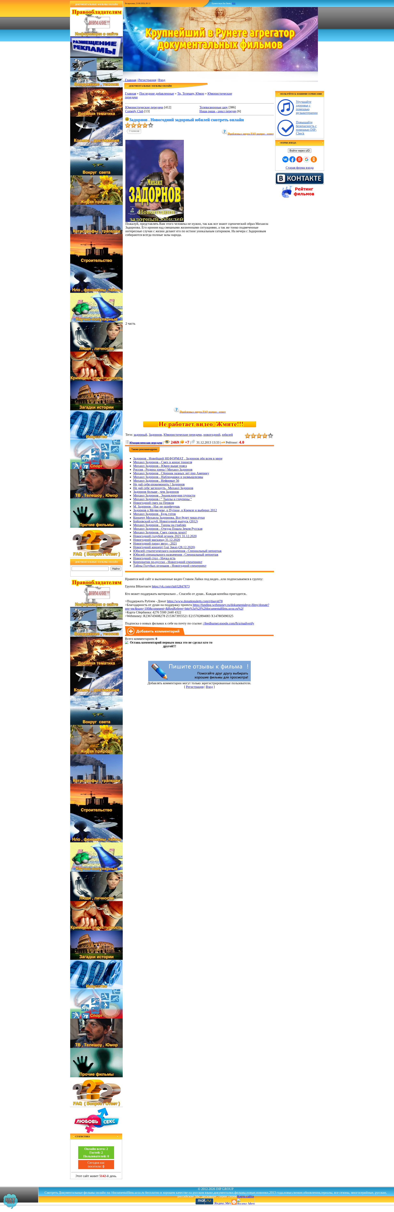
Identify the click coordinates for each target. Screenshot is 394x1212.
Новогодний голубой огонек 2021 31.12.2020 (165, 536)
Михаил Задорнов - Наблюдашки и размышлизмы (168, 477)
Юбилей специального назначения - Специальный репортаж (175, 554)
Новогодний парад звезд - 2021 (155, 543)
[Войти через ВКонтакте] (285, 159)
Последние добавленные (156, 93)
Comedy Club (134, 111)
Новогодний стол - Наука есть (154, 558)
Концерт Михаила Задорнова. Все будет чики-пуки (169, 517)
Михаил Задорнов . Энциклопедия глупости (164, 495)
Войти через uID (300, 150)
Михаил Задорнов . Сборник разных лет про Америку (171, 473)
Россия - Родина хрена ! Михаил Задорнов (162, 469)
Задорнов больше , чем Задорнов (156, 491)
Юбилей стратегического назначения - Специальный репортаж (177, 551)
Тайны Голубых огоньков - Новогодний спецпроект (169, 565)
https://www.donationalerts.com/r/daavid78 (195, 601)
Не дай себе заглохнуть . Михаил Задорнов (163, 488)
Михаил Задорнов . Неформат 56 (156, 480)
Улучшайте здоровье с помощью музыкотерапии (307, 107)
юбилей (227, 434)
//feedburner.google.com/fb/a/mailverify (228, 623)
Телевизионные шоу (213, 107)
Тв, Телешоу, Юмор (190, 93)
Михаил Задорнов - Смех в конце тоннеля (162, 462)
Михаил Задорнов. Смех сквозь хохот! (160, 532)
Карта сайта (245, 1196)
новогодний (211, 434)
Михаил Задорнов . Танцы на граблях (159, 525)
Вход (161, 80)
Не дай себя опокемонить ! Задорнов (159, 484)
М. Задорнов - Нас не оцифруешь (156, 506)
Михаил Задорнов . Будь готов (154, 514)
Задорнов (155, 434)
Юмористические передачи (144, 107)
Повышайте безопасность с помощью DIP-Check (306, 128)
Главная (130, 80)
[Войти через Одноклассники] (314, 159)
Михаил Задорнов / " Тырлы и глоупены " (162, 499)
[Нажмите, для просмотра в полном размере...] (154, 221)
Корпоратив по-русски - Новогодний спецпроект (167, 562)
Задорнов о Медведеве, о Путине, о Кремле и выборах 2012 (175, 510)
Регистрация (147, 80)
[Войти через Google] (306, 159)
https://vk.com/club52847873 (171, 586)
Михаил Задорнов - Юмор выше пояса (160, 466)
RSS (233, 3)
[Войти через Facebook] (292, 159)
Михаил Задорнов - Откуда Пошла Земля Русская (167, 528)
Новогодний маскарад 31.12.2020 (156, 540)
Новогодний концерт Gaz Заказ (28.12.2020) (164, 547)
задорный (140, 434)
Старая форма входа (300, 167)
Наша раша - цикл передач (217, 111)
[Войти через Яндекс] (299, 159)
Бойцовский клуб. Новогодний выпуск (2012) (165, 521)
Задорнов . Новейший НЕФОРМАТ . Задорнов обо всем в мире (177, 458)
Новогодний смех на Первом (153, 503)
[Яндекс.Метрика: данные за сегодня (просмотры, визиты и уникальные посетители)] (246, 1201)
